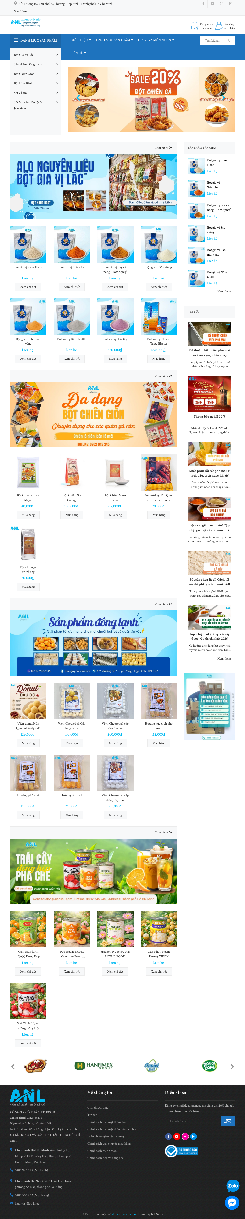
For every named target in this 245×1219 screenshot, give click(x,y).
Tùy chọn (72, 743)
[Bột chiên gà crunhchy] (28, 544)
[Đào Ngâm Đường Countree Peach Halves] (72, 929)
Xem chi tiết (28, 287)
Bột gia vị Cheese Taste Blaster (158, 341)
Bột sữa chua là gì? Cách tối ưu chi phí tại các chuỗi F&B (209, 582)
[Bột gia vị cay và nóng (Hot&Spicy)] (115, 244)
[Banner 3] (93, 643)
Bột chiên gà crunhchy (28, 569)
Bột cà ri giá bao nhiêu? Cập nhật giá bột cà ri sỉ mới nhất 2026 (209, 527)
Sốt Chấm (20, 93)
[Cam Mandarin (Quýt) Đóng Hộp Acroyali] (28, 929)
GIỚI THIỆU (79, 40)
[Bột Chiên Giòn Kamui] (115, 472)
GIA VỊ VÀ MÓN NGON (154, 40)
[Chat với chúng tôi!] (232, 1203)
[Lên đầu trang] (235, 1172)
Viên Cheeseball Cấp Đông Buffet (72, 726)
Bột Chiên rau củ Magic (28, 497)
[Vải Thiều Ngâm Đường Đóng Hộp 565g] (28, 1001)
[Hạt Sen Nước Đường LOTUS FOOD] (115, 929)
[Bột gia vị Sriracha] (72, 244)
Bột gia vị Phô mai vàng (28, 341)
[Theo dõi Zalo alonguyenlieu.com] (193, 1136)
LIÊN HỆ (77, 53)
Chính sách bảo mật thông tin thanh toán (113, 1129)
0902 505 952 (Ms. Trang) (32, 1195)
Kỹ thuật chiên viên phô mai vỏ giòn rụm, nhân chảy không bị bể (209, 353)
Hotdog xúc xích (72, 795)
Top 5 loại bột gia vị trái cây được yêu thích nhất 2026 (209, 636)
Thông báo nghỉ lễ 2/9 (209, 416)
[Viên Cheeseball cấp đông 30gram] (115, 773)
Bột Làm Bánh (23, 83)
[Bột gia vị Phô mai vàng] (28, 316)
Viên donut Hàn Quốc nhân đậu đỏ (28, 726)
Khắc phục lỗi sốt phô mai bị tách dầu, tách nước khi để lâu (209, 473)
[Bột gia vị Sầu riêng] (159, 244)
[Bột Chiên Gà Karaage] (72, 472)
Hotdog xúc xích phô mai (159, 726)
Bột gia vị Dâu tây (115, 339)
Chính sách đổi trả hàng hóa (105, 1158)
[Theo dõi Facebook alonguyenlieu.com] (203, 4)
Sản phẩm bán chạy (202, 148)
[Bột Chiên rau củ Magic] (28, 472)
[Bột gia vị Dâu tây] (115, 316)
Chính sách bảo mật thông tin (106, 1122)
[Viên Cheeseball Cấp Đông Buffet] (72, 701)
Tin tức (194, 311)
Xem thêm (224, 291)
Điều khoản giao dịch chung (105, 1136)
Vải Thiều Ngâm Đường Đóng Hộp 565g (28, 1026)
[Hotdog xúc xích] (72, 773)
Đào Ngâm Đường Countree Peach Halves (72, 954)
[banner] (209, 706)
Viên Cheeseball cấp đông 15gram (115, 726)
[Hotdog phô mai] (28, 773)
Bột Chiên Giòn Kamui (115, 497)
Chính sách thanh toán (102, 1151)
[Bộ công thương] (181, 1151)
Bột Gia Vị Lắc (23, 55)
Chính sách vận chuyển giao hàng (109, 1143)
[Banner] (93, 186)
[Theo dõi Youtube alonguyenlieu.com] (212, 4)
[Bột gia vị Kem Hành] (28, 244)
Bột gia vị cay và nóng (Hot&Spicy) (115, 269)
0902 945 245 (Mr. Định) (31, 1170)
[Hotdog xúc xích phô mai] (159, 701)
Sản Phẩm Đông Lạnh (28, 64)
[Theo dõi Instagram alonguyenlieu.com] (221, 4)
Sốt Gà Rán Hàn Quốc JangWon (28, 105)
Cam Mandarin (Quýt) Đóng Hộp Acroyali (28, 954)
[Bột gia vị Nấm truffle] (72, 316)
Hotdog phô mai (28, 795)
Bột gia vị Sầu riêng (159, 267)
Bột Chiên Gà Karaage (72, 497)
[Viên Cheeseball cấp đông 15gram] (115, 701)
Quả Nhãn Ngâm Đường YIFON (159, 954)
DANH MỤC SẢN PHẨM (113, 40)
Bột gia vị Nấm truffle (71, 339)
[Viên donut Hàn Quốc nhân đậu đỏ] (28, 701)
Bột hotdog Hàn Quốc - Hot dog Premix (158, 497)
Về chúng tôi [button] (99, 1092)
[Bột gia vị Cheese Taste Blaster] (159, 316)
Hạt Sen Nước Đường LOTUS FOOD (115, 954)
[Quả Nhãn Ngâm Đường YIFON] (159, 929)
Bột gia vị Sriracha (71, 267)
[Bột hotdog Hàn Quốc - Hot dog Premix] (159, 472)
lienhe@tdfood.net (27, 1204)
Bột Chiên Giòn (24, 74)
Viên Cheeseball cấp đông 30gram (115, 797)
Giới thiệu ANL (97, 1108)
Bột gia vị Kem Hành (28, 267)
